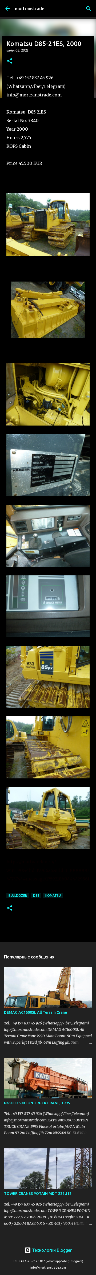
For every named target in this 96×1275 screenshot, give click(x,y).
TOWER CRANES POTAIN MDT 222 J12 (37, 1193)
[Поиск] (88, 8)
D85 (36, 895)
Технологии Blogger (51, 1250)
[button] (9, 61)
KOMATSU (53, 895)
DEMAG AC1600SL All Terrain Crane (35, 1012)
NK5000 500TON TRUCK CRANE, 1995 (37, 1103)
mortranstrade (29, 8)
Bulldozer (18, 895)
